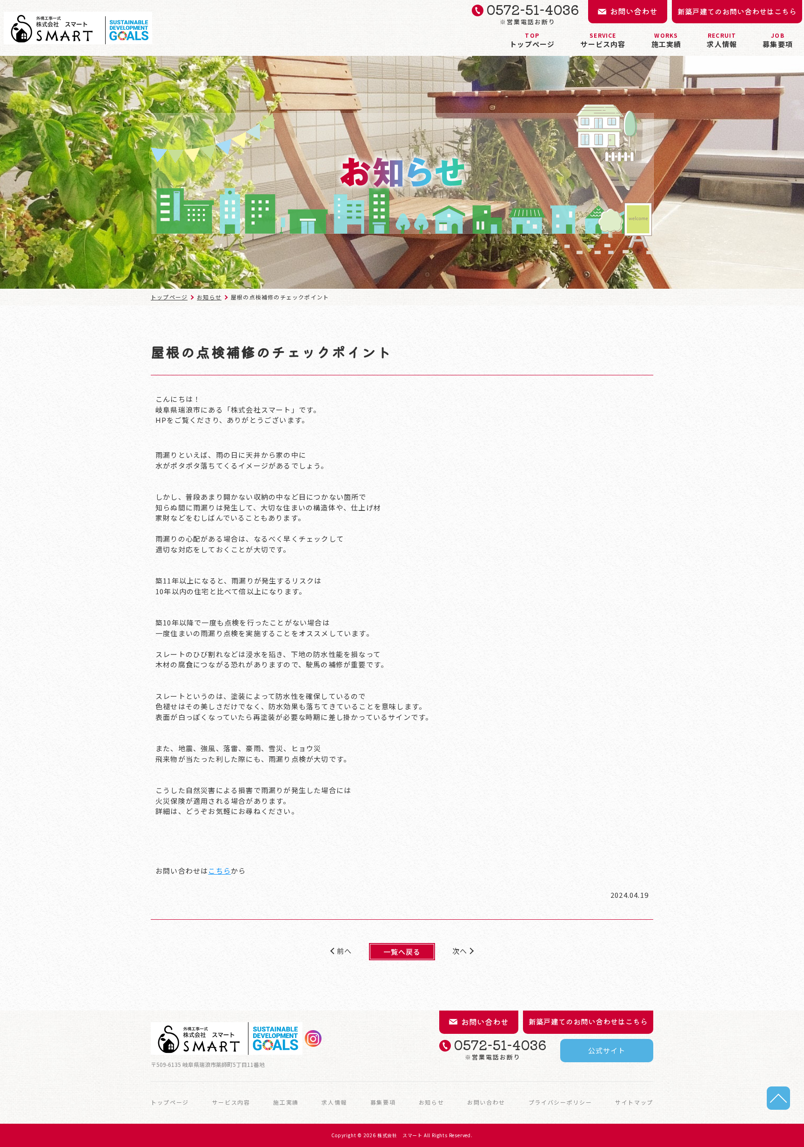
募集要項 (778, 40)
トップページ (532, 40)
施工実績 (666, 40)
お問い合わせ (486, 1102)
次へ (459, 951)
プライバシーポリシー (560, 1102)
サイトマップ (634, 1102)
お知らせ (209, 297)
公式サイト (607, 1050)
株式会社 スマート (399, 1135)
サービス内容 (602, 40)
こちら (219, 871)
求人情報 (722, 40)
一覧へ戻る (402, 952)
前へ (344, 951)
